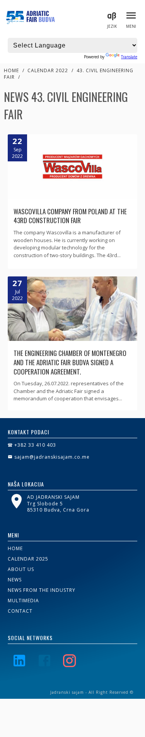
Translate (129, 56)
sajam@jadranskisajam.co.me (51, 457)
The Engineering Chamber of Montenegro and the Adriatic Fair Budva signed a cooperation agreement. (70, 362)
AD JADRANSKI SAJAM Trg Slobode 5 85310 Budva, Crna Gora (58, 503)
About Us (21, 569)
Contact (20, 611)
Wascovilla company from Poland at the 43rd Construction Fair (70, 216)
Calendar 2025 (28, 559)
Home (11, 70)
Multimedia (23, 600)
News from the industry (41, 590)
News (15, 579)
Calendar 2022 (47, 70)
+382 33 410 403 (34, 445)
